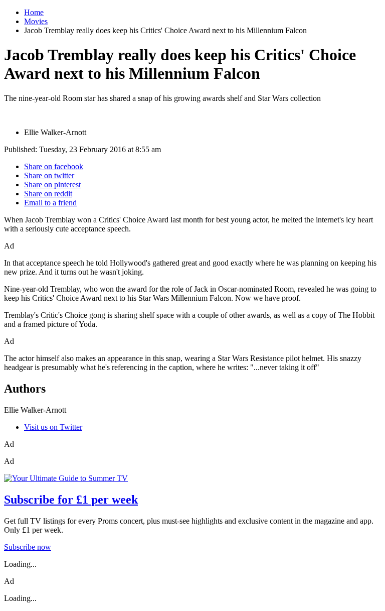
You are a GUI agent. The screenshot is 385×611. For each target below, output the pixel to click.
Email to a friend (50, 202)
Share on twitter (49, 175)
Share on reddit (48, 193)
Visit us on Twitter (53, 427)
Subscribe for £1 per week (71, 499)
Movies (36, 21)
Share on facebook (53, 166)
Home (34, 12)
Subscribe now (27, 547)
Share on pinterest (52, 184)
